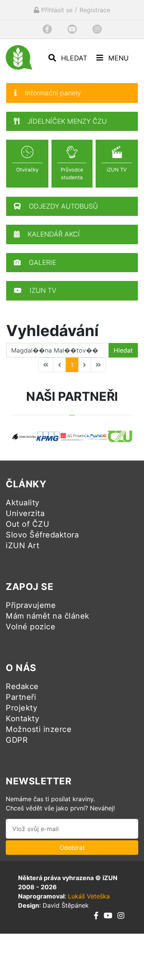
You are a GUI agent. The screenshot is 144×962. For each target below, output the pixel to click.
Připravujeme (31, 605)
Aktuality (23, 502)
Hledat (73, 58)
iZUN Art (22, 545)
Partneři (21, 697)
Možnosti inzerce (38, 729)
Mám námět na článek (47, 616)
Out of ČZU (27, 524)
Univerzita (25, 513)
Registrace (94, 10)
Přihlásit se (56, 10)
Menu (117, 58)
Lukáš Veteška (89, 896)
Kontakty (22, 718)
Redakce (22, 686)
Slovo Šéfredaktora (42, 534)
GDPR (17, 740)
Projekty (21, 707)
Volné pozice (30, 626)
